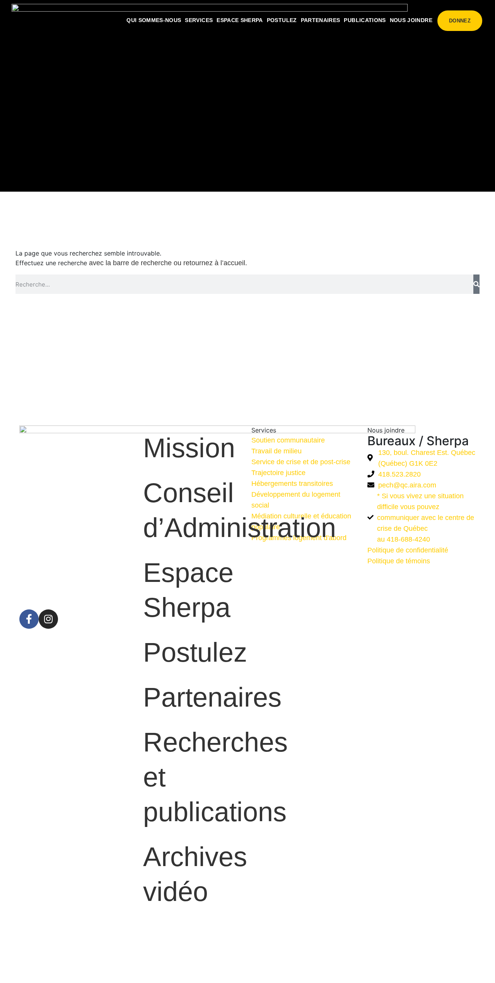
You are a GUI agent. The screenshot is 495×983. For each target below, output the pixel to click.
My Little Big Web (289, 968)
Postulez (282, 20)
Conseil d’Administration (193, 510)
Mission (189, 448)
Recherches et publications (193, 777)
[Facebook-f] (29, 619)
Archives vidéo (193, 874)
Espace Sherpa (240, 20)
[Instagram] (48, 619)
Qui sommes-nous (153, 20)
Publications (365, 20)
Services (199, 20)
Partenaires (320, 20)
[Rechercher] (476, 284)
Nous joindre (411, 20)
